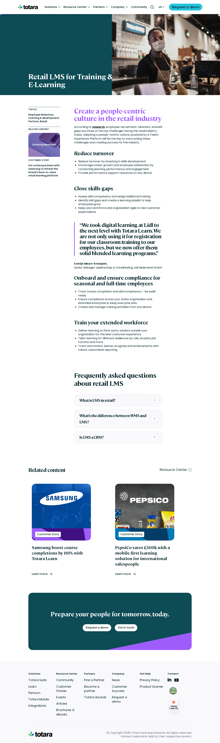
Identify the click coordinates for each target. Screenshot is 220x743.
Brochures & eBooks (65, 712)
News (116, 680)
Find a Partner (94, 680)
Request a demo (119, 699)
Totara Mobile (38, 699)
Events (61, 697)
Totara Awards (95, 697)
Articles (61, 703)
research (98, 127)
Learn (32, 686)
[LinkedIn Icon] (170, 680)
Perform (34, 693)
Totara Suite (37, 680)
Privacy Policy (150, 680)
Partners (98, 7)
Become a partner (91, 688)
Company (118, 7)
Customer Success (119, 688)
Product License (151, 686)
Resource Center (75, 7)
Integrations (37, 705)
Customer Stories (63, 688)
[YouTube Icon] (176, 681)
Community (139, 7)
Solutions (51, 7)
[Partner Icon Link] (174, 691)
